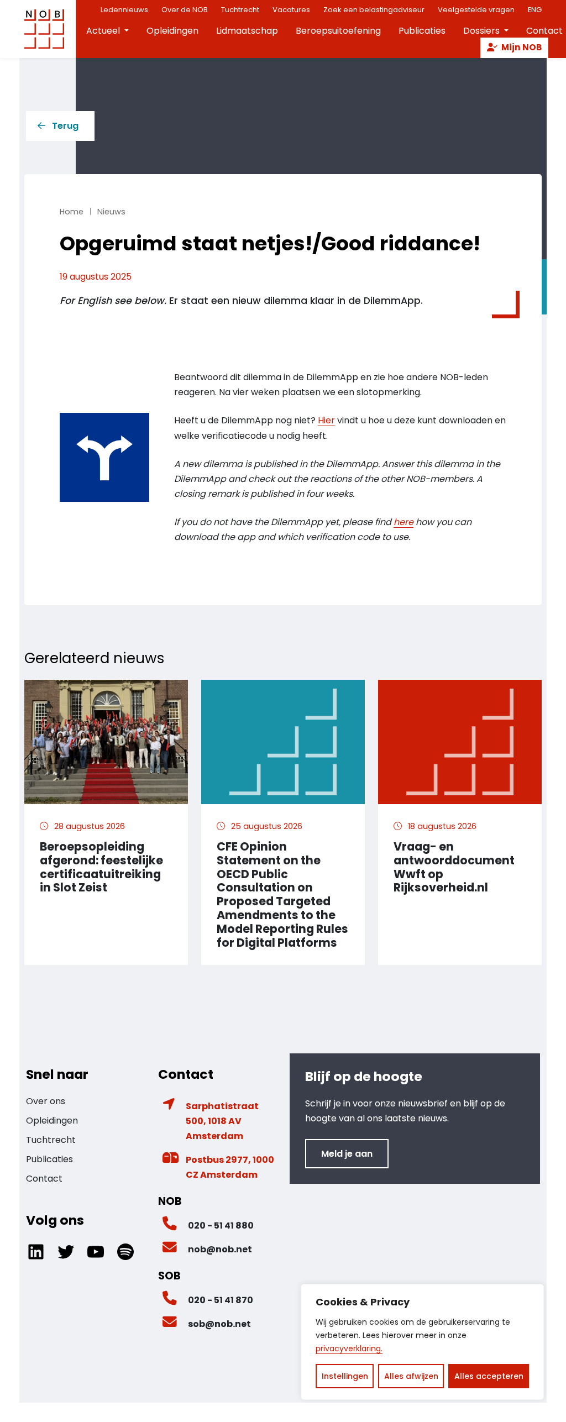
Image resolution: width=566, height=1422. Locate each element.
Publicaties (422, 30)
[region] (422, 1342)
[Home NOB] (44, 29)
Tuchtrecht (51, 1140)
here (403, 522)
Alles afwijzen (411, 1376)
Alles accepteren (488, 1376)
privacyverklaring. (349, 1348)
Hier (326, 420)
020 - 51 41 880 (221, 1225)
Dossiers (481, 30)
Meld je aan (347, 1153)
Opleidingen (172, 30)
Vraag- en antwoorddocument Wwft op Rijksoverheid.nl (454, 866)
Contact (44, 1178)
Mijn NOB (521, 47)
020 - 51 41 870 (220, 1300)
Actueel (103, 30)
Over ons (45, 1101)
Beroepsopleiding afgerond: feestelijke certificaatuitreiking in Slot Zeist (101, 866)
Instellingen (345, 1376)
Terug (65, 125)
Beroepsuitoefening (338, 30)
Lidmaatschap (247, 30)
